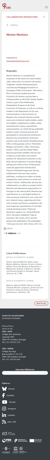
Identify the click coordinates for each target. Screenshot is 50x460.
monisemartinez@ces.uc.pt (17, 61)
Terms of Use (7, 329)
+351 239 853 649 (12, 359)
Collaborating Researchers (22, 17)
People (14, 25)
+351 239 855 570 (12, 342)
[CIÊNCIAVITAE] (12, 233)
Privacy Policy (7, 326)
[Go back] (7, 25)
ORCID (9, 228)
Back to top (41, 303)
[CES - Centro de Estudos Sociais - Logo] (6, 5)
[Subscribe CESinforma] (45, 373)
